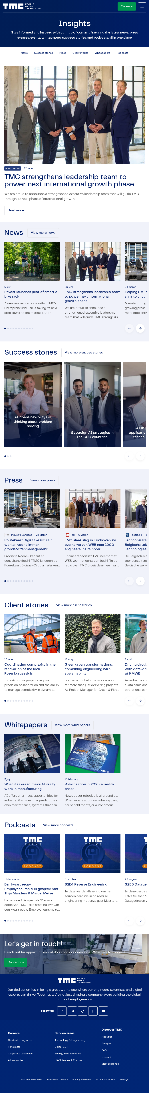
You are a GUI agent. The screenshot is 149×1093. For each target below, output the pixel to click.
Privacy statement (82, 1079)
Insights (106, 1043)
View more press (42, 480)
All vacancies (15, 1060)
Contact (106, 1057)
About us (107, 1037)
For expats (14, 1047)
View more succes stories (84, 352)
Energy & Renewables (68, 1053)
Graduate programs (19, 1040)
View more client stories (74, 605)
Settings (124, 1079)
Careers (127, 6)
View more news (43, 232)
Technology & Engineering (70, 1040)
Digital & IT (61, 1047)
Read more (16, 210)
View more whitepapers (72, 725)
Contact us (16, 962)
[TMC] (22, 6)
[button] (140, 328)
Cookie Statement (105, 1079)
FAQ (104, 1050)
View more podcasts (58, 825)
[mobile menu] (142, 6)
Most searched (110, 1064)
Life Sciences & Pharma (68, 1060)
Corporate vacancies (20, 1053)
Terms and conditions (57, 1079)
